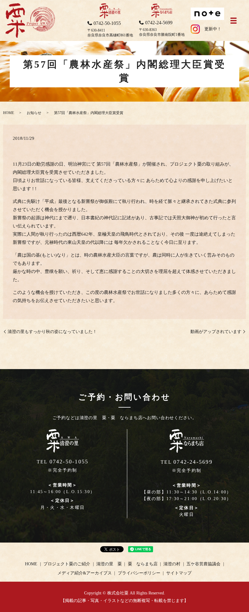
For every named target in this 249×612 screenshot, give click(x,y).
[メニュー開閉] (233, 21)
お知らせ (34, 113)
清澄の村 (171, 564)
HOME (8, 113)
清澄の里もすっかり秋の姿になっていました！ (52, 331)
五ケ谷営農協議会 (203, 564)
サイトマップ (179, 573)
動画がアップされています (215, 331)
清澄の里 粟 (109, 564)
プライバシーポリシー (139, 573)
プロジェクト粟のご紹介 (66, 564)
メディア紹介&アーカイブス (84, 573)
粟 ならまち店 (143, 564)
